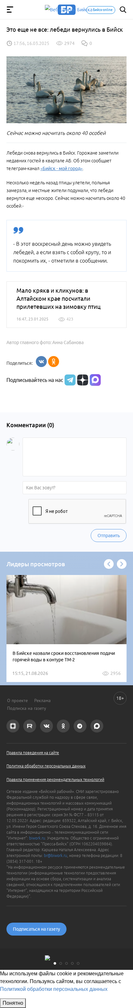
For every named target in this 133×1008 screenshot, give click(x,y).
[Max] (95, 380)
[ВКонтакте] (41, 361)
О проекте (17, 700)
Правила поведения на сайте (32, 753)
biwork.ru (37, 838)
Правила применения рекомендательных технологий (55, 779)
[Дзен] (82, 379)
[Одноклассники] (53, 361)
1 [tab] (55, 963)
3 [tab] (66, 963)
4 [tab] (72, 963)
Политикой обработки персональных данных (53, 989)
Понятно (13, 1003)
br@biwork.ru (55, 855)
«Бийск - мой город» (61, 168)
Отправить (108, 535)
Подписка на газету (26, 708)
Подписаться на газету (36, 929)
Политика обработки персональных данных (46, 766)
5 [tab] (78, 963)
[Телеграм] (69, 379)
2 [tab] (60, 963)
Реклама (42, 700)
